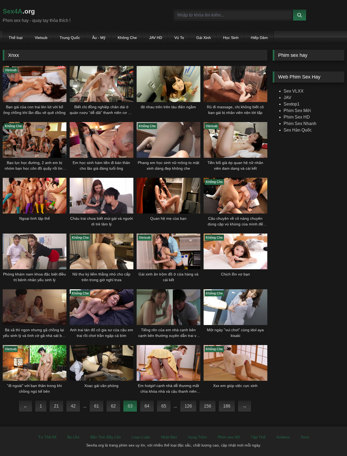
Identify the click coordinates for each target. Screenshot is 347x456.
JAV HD (155, 37)
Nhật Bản (169, 437)
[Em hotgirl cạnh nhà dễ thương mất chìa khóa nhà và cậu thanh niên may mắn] (168, 363)
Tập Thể (258, 437)
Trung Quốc (70, 37)
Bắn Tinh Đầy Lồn (105, 437)
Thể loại (16, 37)
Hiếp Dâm (259, 37)
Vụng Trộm (197, 437)
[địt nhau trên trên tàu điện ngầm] (168, 84)
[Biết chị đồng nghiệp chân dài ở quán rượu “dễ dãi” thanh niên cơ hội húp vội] (101, 84)
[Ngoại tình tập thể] (34, 196)
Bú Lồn (73, 437)
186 (226, 406)
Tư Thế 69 (47, 437)
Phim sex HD (229, 437)
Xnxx (305, 437)
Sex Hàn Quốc (298, 130)
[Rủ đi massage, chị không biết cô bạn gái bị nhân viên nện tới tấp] (235, 84)
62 (113, 406)
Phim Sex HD (297, 117)
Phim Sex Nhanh (300, 123)
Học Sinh (231, 37)
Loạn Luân (141, 437)
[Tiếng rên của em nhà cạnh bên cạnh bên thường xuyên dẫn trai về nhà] (168, 307)
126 (188, 406)
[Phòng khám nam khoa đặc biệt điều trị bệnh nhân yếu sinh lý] (34, 251)
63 (130, 406)
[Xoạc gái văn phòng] (101, 363)
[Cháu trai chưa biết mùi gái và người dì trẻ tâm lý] (101, 196)
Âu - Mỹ (98, 37)
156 (207, 406)
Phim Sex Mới (297, 110)
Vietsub (41, 37)
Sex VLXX (294, 91)
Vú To (179, 37)
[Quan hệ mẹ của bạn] (168, 196)
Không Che (127, 37)
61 (96, 406)
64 (146, 406)
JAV (287, 97)
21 (56, 406)
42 (73, 406)
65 (163, 406)
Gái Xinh (203, 37)
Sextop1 (292, 104)
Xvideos (283, 437)
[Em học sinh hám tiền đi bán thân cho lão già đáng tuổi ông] (101, 140)
